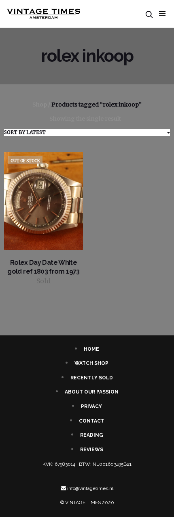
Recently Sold (91, 378)
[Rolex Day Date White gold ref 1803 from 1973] (43, 201)
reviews (91, 449)
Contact (91, 421)
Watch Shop (91, 363)
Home (91, 349)
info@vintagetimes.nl (90, 488)
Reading (91, 435)
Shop (39, 104)
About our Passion (92, 392)
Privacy (91, 406)
